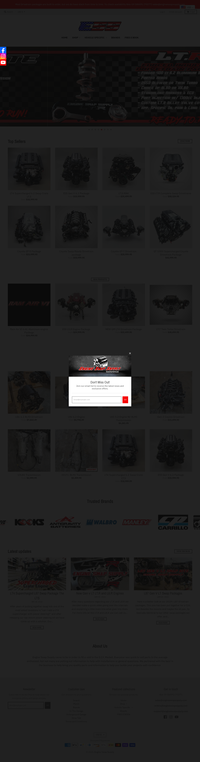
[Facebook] (3, 50)
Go (125, 400)
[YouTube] (3, 62)
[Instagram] (3, 56)
